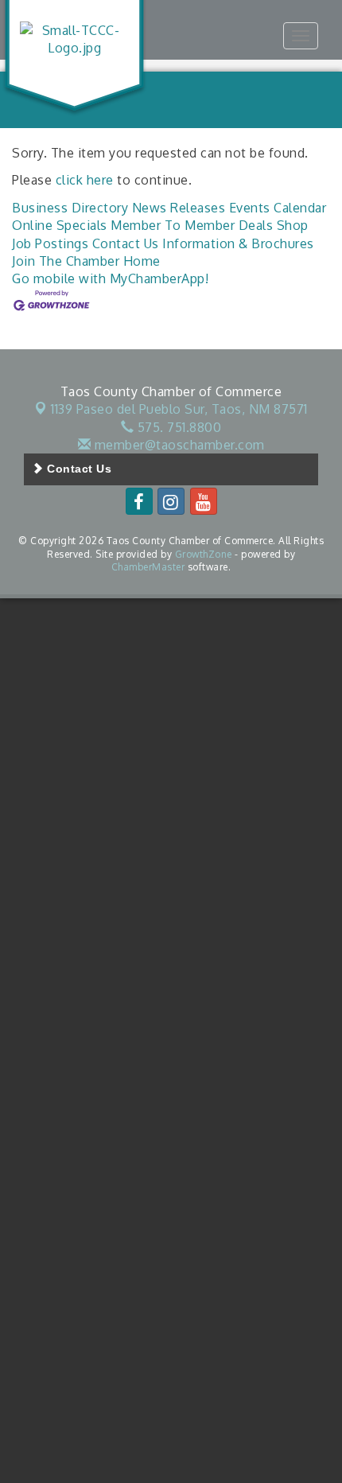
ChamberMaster (148, 567)
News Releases (179, 208)
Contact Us (125, 243)
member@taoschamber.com (178, 445)
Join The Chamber (65, 261)
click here (85, 180)
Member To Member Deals (192, 225)
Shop (293, 225)
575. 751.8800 (177, 427)
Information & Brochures (238, 243)
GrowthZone (203, 554)
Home (142, 261)
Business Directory (70, 208)
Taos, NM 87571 (179, 409)
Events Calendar (278, 208)
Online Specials (59, 225)
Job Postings (50, 243)
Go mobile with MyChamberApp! (110, 278)
